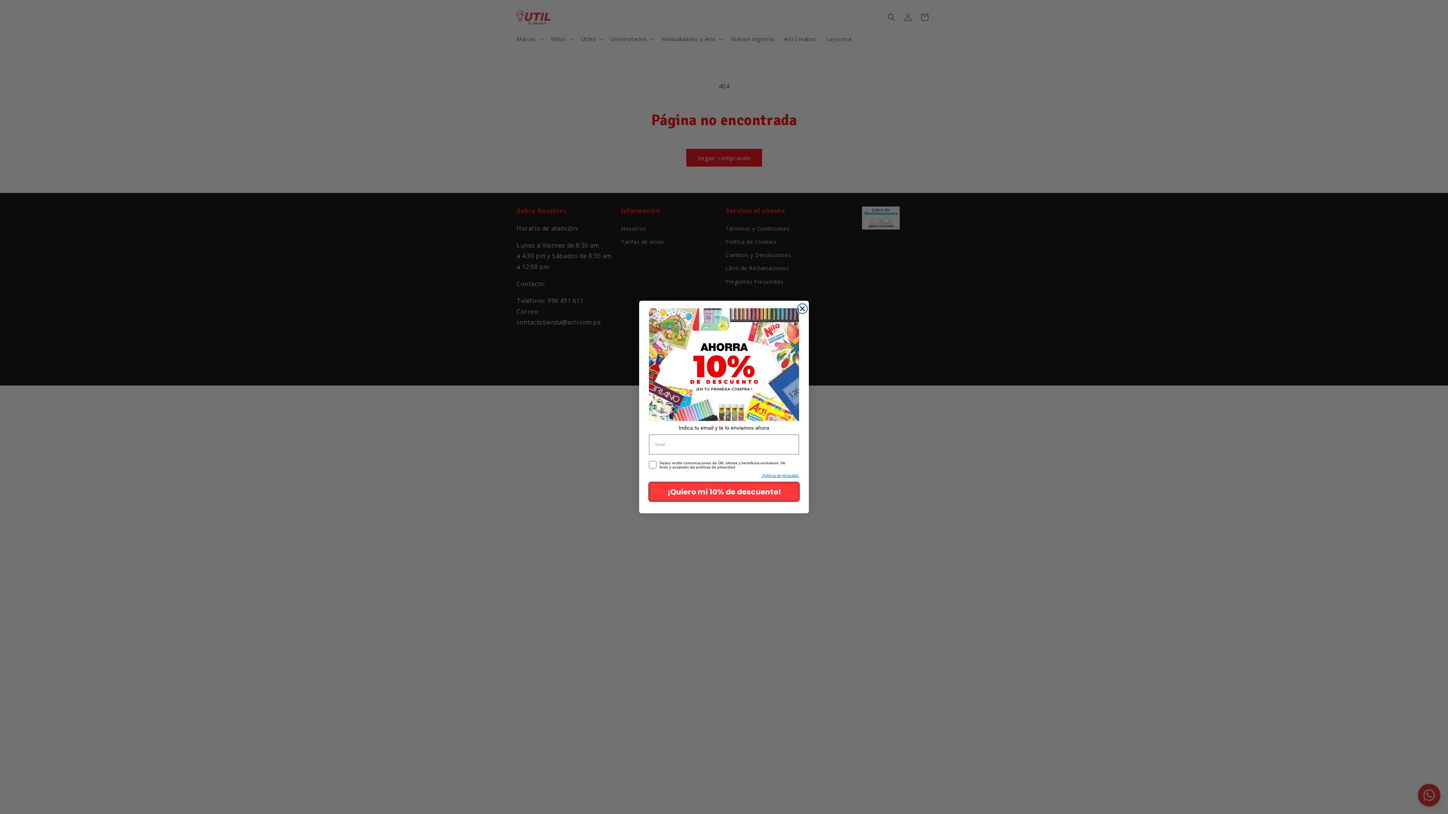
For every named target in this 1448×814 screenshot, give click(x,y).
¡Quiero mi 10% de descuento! (724, 492)
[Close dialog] (802, 309)
